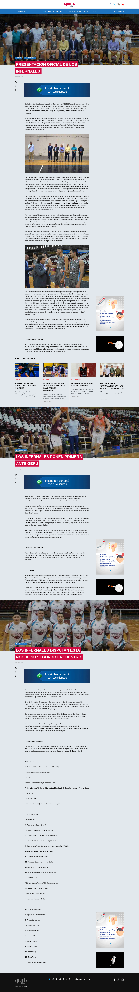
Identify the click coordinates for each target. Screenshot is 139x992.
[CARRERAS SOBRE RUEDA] (61, 11)
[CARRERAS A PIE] (65, 11)
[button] (15, 11)
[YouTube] (122, 4)
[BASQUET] (49, 11)
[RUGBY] (57, 11)
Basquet (18, 58)
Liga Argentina (30, 58)
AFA (72, 979)
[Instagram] (118, 4)
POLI (85, 979)
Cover (25, 986)
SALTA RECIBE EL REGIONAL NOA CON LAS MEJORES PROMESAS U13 (112, 385)
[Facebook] (110, 4)
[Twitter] (114, 4)
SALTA (79, 979)
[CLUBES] (44, 11)
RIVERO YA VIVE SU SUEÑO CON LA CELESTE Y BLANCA (26, 385)
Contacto (120, 11)
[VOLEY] (53, 11)
